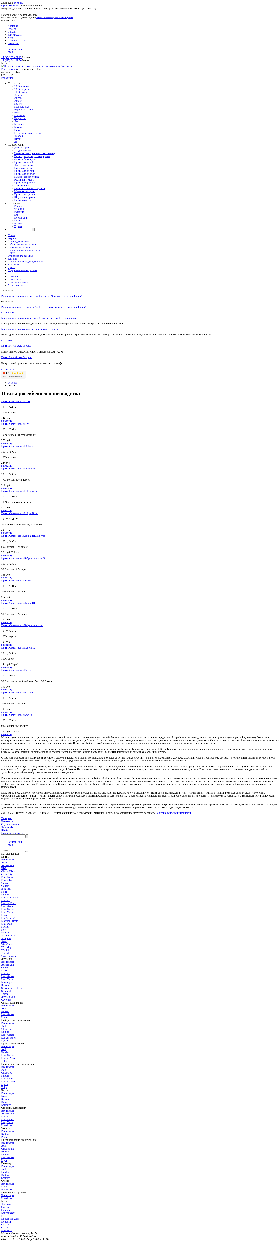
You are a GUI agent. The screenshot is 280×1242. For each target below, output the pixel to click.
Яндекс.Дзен (8, 827)
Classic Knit (7, 1148)
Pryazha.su (6, 1125)
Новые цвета (15, 279)
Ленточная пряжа (24, 165)
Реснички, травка (24, 179)
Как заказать (15, 34)
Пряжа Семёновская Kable (15, 401)
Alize (4, 862)
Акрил (18, 100)
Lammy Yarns (8, 903)
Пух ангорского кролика (27, 133)
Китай (17, 220)
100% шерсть (21, 89)
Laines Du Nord (9, 897)
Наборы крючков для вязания (24, 250)
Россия (18, 223)
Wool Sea (6, 950)
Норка (17, 130)
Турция (18, 226)
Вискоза (18, 112)
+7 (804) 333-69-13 (11, 57)
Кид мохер (20, 118)
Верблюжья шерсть (24, 109)
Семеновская (8, 956)
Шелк (17, 138)
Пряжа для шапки (24, 171)
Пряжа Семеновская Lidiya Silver (19, 513)
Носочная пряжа (23, 168)
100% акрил (20, 92)
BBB (4, 868)
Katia (4, 891)
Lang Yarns (7, 912)
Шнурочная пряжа (24, 197)
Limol (4, 915)
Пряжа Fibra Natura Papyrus (16, 345)
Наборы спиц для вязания (22, 244)
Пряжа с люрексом (24, 182)
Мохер (18, 127)
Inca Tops (6, 888)
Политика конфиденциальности (173, 812)
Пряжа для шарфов (24, 173)
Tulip (4, 1061)
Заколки (12, 258)
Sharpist (5, 1177)
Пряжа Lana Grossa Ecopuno (16, 357)
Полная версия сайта (12, 833)
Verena (4, 993)
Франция (19, 208)
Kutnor (5, 894)
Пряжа (11, 235)
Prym (4, 1017)
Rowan (5, 932)
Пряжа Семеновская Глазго (16, 670)
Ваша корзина (9, 69)
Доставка (13, 25)
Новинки (13, 276)
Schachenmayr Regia (12, 988)
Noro (4, 929)
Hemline (5, 1151)
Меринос (19, 124)
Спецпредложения (18, 282)
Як (15, 141)
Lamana (5, 900)
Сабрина (6, 999)
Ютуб (4, 830)
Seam (4, 941)
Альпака (19, 95)
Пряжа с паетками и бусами (29, 188)
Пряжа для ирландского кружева (32, 156)
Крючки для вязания (19, 247)
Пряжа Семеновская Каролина (18, 647)
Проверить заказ (17, 40)
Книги (11, 252)
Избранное (7, 77)
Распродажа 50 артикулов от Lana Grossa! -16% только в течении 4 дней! (41, 296)
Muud (4, 1186)
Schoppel (6, 938)
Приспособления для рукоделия (25, 261)
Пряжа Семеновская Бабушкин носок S (23, 558)
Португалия (20, 217)
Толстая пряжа (22, 185)
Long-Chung (8, 918)
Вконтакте (7, 821)
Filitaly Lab (7, 880)
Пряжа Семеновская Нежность (18, 468)
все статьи (7, 340)
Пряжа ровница (23, 200)
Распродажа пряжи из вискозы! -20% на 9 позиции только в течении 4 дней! (43, 307)
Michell (5, 926)
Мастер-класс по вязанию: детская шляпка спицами (29, 329)
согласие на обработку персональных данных (54, 18)
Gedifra (5, 885)
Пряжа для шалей (24, 162)
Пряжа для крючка (24, 194)
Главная (12, 382)
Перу (17, 214)
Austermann (7, 865)
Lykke (4, 1040)
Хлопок (18, 135)
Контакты (13, 43)
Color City (6, 874)
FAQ (10, 37)
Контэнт (6, 1104)
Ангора (18, 98)
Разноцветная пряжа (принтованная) (34, 153)
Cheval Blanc (8, 871)
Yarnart (5, 953)
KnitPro (5, 1011)
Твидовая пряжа (23, 150)
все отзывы (7, 369)
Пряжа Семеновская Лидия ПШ (19, 603)
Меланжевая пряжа (24, 191)
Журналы (13, 238)
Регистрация (15, 49)
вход (10, 51)
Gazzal (4, 883)
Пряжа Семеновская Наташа (17, 692)
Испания (19, 211)
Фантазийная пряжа (25, 159)
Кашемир (19, 115)
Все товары (7, 859)
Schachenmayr (8, 935)
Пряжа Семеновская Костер (16, 714)
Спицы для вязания (18, 241)
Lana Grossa (7, 909)
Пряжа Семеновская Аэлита (16, 580)
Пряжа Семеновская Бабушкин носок (22, 625)
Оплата (12, 28)
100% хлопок (21, 86)
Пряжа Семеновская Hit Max (17, 446)
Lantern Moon (8, 1037)
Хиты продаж (15, 285)
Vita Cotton (7, 944)
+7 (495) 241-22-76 (11, 60)
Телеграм (6, 818)
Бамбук (18, 103)
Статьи (5, 1224)
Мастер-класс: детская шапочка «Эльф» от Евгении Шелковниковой (39, 318)
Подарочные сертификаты (22, 270)
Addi (3, 1008)
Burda (4, 1102)
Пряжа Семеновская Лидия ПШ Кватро (23, 535)
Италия (18, 206)
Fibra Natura (7, 877)
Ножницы (13, 264)
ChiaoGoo (6, 1029)
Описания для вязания (20, 255)
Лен (16, 121)
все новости (8, 312)
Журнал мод (8, 996)
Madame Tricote (9, 920)
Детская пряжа (22, 147)
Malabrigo (6, 923)
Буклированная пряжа (26, 176)
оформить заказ (9, 5)
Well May (6, 947)
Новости (6, 1221)
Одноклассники (10, 824)
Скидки (12, 31)
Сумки (11, 267)
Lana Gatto (7, 906)
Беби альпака (21, 106)
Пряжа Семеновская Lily (15, 423)
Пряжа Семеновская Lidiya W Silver (21, 491)
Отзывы (5, 1227)
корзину (18, 2)
